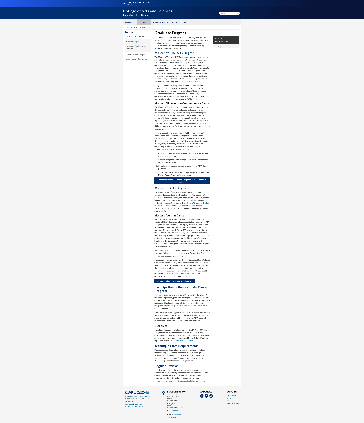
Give (185, 22)
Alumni (174, 22)
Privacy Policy (138, 404)
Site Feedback (171, 417)
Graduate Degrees (133, 42)
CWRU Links (232, 392)
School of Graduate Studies (197, 203)
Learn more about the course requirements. (174, 281)
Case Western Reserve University (140, 396)
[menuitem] (130, 22)
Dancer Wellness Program (136, 55)
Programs (142, 22)
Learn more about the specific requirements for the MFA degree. (182, 180)
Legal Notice (129, 404)
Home (127, 27)
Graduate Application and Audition (136, 47)
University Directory (233, 403)
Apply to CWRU (231, 395)
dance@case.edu (176, 414)
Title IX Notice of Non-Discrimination (136, 407)
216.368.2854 (176, 411)
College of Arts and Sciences (147, 11)
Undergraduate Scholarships (136, 59)
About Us (128, 22)
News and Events (159, 22)
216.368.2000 (129, 401)
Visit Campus (231, 401)
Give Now (229, 398)
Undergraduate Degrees (135, 36)
